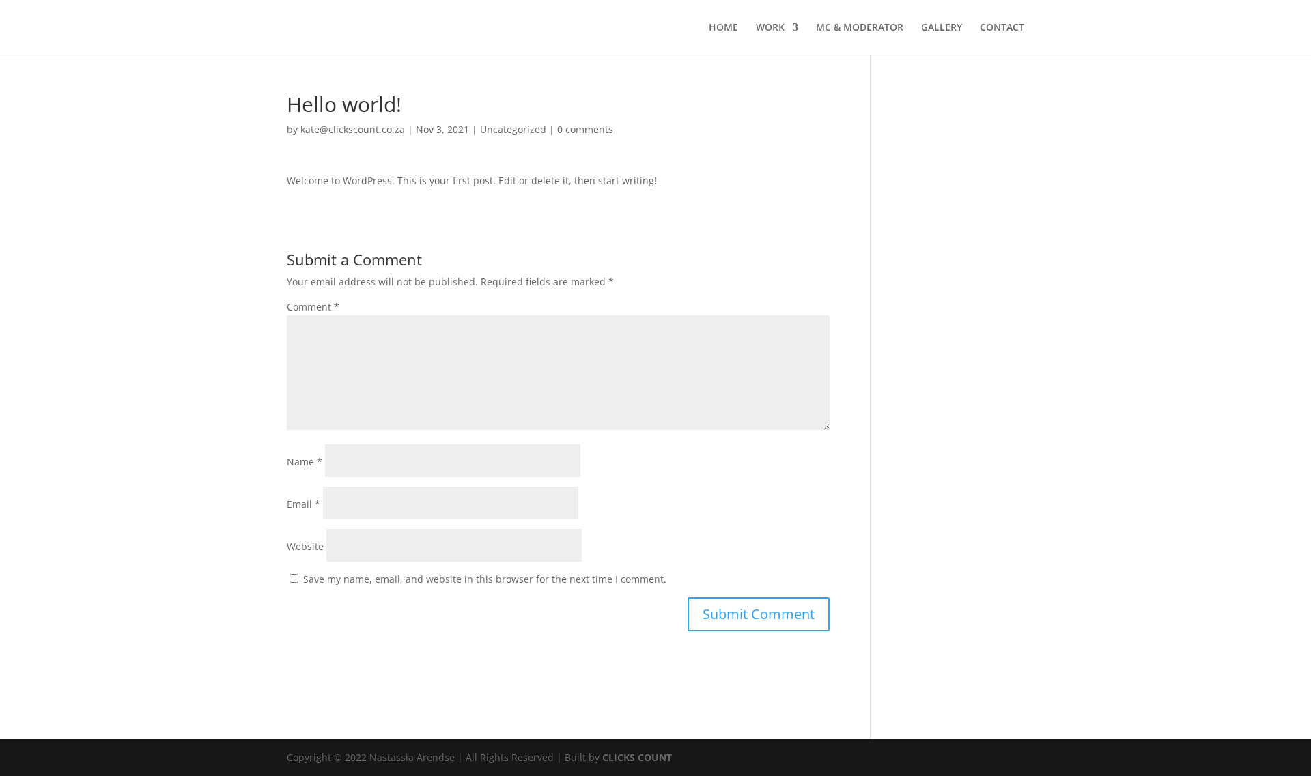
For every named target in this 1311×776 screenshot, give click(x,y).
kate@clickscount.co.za (352, 129)
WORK (770, 28)
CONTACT (1002, 28)
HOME (723, 28)
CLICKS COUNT (637, 757)
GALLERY (941, 28)
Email (303, 504)
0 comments (585, 129)
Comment (313, 306)
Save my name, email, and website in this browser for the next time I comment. (484, 579)
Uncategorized (513, 129)
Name (304, 461)
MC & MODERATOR (859, 28)
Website (305, 546)
